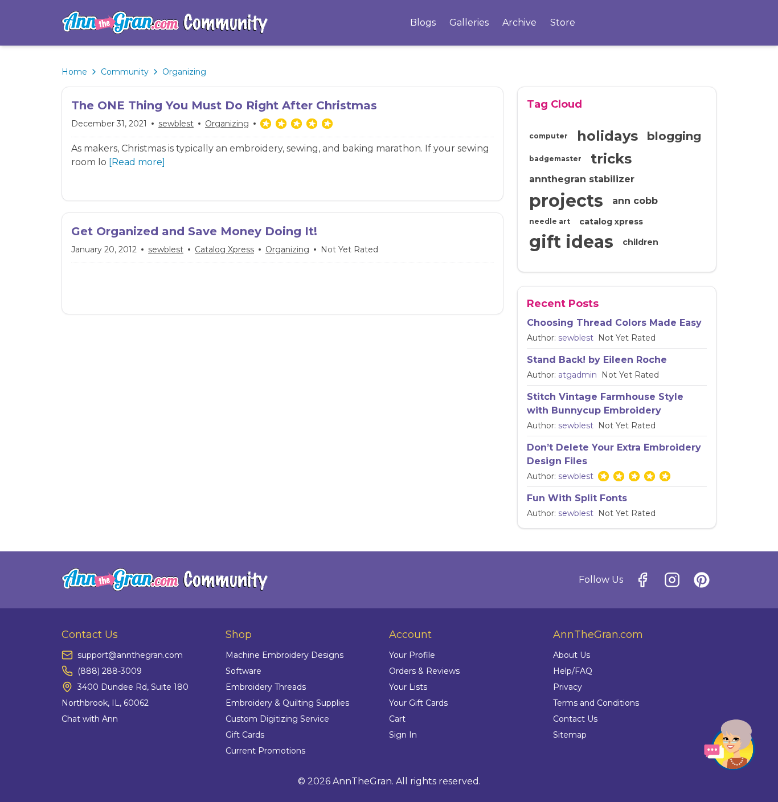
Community (125, 72)
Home (74, 72)
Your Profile (412, 655)
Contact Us (575, 719)
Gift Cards (245, 735)
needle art (549, 221)
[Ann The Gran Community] (165, 22)
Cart (397, 719)
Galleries (469, 22)
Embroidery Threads (266, 687)
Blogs (423, 22)
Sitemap (570, 735)
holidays (607, 136)
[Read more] (137, 162)
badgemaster (555, 158)
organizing (227, 123)
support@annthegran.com (130, 655)
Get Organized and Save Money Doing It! (194, 231)
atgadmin (577, 375)
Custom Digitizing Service (277, 719)
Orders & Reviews (424, 671)
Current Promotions (265, 751)
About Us (571, 655)
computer (548, 136)
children (640, 242)
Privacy (567, 687)
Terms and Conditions (596, 703)
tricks (611, 158)
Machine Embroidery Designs (284, 655)
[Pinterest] (701, 580)
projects (566, 200)
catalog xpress (224, 249)
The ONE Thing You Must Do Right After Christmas (224, 105)
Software (243, 671)
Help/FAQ (572, 671)
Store (562, 22)
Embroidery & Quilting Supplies (287, 703)
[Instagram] (672, 580)
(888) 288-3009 (109, 671)
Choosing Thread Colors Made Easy (614, 322)
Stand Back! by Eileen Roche (597, 359)
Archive (519, 22)
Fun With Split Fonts (577, 498)
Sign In (403, 735)
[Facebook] (642, 580)
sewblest (176, 123)
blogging (674, 136)
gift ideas (571, 241)
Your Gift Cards (418, 703)
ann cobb (635, 200)
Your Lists (408, 687)
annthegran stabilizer (581, 179)
